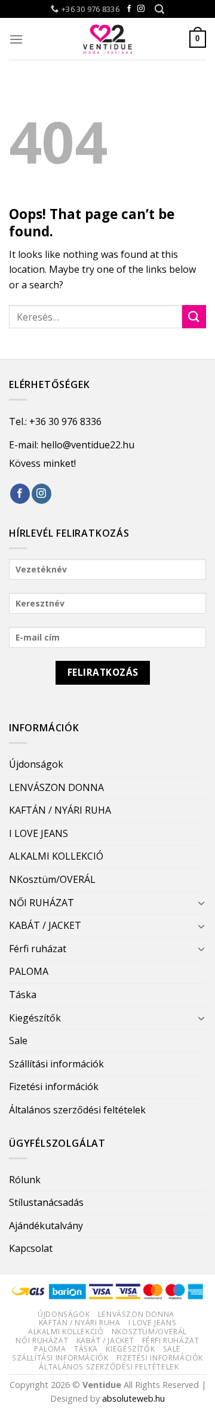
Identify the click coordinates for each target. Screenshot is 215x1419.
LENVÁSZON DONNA (56, 787)
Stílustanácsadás (46, 1202)
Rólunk (25, 1179)
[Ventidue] (107, 39)
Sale (18, 1040)
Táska (22, 994)
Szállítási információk (56, 1063)
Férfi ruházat (37, 948)
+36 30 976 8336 (65, 421)
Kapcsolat (31, 1248)
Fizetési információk (54, 1086)
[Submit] (194, 316)
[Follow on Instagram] (141, 9)
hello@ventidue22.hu (87, 444)
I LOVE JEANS (38, 833)
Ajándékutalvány (46, 1225)
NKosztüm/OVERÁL (52, 879)
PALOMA (28, 971)
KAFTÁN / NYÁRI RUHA (60, 810)
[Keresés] (159, 9)
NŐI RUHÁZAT (41, 902)
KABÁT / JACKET (45, 925)
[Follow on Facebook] (129, 9)
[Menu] (16, 39)
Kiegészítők (35, 1017)
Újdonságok (36, 764)
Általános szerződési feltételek (77, 1109)
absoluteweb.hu (133, 1398)
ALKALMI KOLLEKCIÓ (56, 856)
